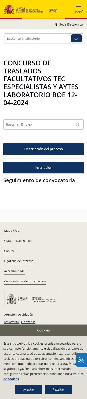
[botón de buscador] (76, 38)
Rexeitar (58, 389)
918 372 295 (28, 322)
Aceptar (28, 389)
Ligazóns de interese (18, 261)
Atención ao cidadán (18, 314)
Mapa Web (11, 231)
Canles (9, 251)
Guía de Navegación (18, 241)
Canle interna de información (25, 281)
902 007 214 (11, 322)
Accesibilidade (14, 271)
